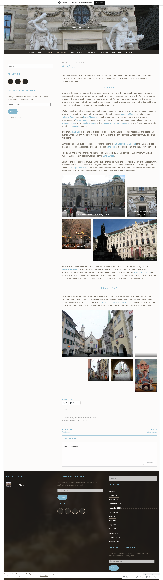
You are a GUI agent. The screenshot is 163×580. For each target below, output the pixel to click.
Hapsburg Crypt (89, 123)
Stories (104, 52)
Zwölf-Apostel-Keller (77, 168)
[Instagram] (18, 81)
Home (31, 52)
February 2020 (114, 537)
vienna (84, 420)
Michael (83, 62)
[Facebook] (10, 81)
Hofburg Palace (69, 117)
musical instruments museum (116, 123)
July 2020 (112, 516)
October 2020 (114, 512)
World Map (92, 52)
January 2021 (114, 499)
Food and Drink (77, 52)
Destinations (86, 418)
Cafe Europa (108, 156)
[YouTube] (25, 81)
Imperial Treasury (69, 123)
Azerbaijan (152, 431)
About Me (129, 52)
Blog (40, 52)
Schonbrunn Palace (142, 272)
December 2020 (115, 504)
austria (72, 420)
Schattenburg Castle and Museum (114, 302)
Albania (21, 485)
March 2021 (113, 491)
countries (78, 418)
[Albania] (30, 482)
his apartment (75, 126)
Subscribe (116, 52)
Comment (149, 463)
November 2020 (115, 508)
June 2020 (112, 520)
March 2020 (113, 533)
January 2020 (114, 541)
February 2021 (114, 495)
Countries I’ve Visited (56, 52)
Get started (99, 3)
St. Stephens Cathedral (125, 144)
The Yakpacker (81, 27)
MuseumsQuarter (128, 114)
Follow (12, 111)
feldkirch (78, 420)
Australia (67, 431)
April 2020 (112, 529)
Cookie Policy (44, 576)
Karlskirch (111, 147)
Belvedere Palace (69, 269)
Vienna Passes (81, 120)
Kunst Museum (90, 117)
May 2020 (112, 525)
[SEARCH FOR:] (30, 66)
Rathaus (76, 132)
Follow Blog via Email (22, 91)
